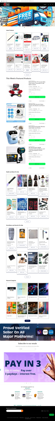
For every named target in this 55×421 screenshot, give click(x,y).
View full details (41, 123)
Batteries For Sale (42, 297)
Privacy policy (27, 417)
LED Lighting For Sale (33, 297)
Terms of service (32, 417)
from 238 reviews (27, 389)
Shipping (34, 110)
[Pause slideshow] (33, 27)
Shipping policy (38, 417)
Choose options (10, 48)
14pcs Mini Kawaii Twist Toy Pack (9, 65)
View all (27, 221)
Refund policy (22, 417)
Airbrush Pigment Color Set (43, 44)
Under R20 (9, 315)
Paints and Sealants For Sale (43, 316)
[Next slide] (31, 27)
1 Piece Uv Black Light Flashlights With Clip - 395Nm (10, 189)
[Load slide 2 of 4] (25, 27)
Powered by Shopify (16, 417)
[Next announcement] (38, 1)
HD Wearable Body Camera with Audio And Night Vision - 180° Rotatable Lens (33, 266)
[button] (2, 4)
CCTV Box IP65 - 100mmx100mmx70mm (32, 242)
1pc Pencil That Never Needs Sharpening (10, 44)
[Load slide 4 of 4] (28, 27)
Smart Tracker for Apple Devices (18, 44)
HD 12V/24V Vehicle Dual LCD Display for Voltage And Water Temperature (27, 45)
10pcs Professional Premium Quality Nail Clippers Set (33, 212)
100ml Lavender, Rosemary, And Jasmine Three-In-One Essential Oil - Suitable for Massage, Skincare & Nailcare (43, 189)
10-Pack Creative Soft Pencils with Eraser (36, 65)
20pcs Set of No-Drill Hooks (19, 65)
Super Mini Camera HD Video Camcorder (11, 266)
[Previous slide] (22, 27)
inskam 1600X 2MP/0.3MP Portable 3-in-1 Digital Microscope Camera (43, 266)
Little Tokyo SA (11, 417)
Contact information (45, 417)
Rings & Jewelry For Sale (22, 298)
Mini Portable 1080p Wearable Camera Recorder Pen (43, 242)
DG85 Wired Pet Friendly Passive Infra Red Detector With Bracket (11, 242)
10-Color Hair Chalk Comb (21, 188)
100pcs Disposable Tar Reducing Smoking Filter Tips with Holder (22, 213)
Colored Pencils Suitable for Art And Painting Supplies (27, 66)
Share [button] (30, 123)
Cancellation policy (28, 418)
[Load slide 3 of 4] (27, 27)
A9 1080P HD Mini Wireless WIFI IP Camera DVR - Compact (22, 266)
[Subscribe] (35, 349)
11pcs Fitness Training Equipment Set (42, 212)
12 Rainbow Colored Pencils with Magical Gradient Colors (44, 66)
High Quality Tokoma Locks (22, 241)
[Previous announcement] (17, 1)
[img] (27, 388)
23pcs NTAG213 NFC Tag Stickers (36, 44)
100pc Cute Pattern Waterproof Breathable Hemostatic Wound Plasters (11, 213)
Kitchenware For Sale (33, 315)
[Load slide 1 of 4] (24, 27)
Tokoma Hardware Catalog (10, 298)
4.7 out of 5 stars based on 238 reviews (29, 405)
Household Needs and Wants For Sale (22, 316)
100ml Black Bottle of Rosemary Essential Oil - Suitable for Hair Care (32, 189)
